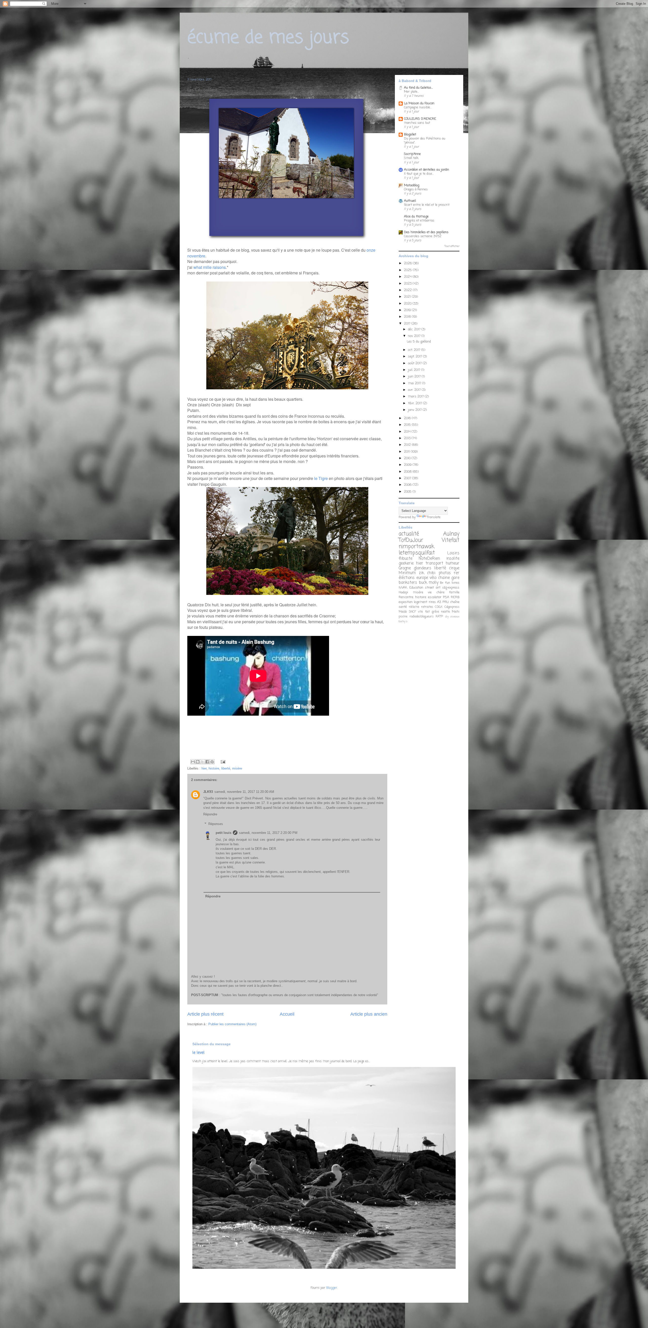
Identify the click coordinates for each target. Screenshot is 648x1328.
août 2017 (415, 363)
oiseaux (454, 617)
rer (456, 573)
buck (423, 583)
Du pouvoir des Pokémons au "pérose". (424, 140)
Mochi (455, 612)
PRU (445, 602)
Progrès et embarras (419, 220)
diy (447, 617)
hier (204, 768)
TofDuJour (411, 540)
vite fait (424, 612)
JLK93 (208, 792)
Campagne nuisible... (418, 107)
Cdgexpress (451, 607)
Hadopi (403, 592)
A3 (439, 602)
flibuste (405, 559)
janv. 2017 (415, 410)
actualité (409, 534)
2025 (408, 270)
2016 (408, 418)
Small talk (411, 158)
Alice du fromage (416, 216)
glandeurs (422, 568)
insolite (452, 559)
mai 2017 (415, 383)
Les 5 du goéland (419, 341)
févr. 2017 (415, 403)
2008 (408, 471)
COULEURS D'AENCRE (420, 118)
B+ (441, 582)
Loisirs (453, 553)
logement (420, 602)
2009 (408, 464)
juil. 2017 (414, 370)
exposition (406, 602)
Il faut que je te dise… (419, 173)
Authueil (410, 200)
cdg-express (450, 587)
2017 (407, 323)
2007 (408, 478)
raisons (219, 267)
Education (416, 587)
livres (455, 582)
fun (447, 582)
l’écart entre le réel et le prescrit (427, 205)
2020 (408, 303)
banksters (408, 583)
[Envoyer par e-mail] (192, 761)
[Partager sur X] (202, 761)
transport (434, 563)
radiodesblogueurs (422, 616)
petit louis (223, 833)
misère (237, 768)
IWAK (403, 587)
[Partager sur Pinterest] (212, 761)
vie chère (436, 592)
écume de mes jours (268, 38)
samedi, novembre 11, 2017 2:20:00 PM (268, 833)
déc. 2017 (414, 329)
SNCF (412, 612)
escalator (434, 597)
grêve (435, 612)
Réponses (215, 824)
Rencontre (406, 597)
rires (432, 602)
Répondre (210, 814)
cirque (454, 568)
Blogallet (410, 134)
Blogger (331, 1287)
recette (445, 612)
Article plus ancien (368, 1014)
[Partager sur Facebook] (207, 761)
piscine (403, 616)
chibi (431, 573)
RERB (455, 597)
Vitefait (450, 540)
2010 (408, 458)
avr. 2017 (415, 390)
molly (433, 583)
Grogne (405, 568)
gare (455, 578)
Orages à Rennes (416, 189)
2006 (408, 484)
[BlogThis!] (197, 761)
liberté (225, 768)
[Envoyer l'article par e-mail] (222, 761)
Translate (433, 517)
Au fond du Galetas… (418, 87)
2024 (408, 276)
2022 (408, 290)
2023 (408, 283)
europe (422, 578)
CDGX (438, 607)
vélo (433, 578)
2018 (408, 316)
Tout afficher (451, 246)
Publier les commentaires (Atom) (232, 1024)
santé (403, 607)
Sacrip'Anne (412, 154)
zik (421, 573)
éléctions (407, 578)
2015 (408, 424)
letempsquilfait (417, 553)
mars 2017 (416, 396)
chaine (444, 578)
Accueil (287, 1014)
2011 (407, 451)
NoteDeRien (429, 559)
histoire (214, 768)
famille (454, 592)
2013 (408, 438)
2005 (408, 491)
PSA (446, 597)
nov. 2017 (414, 336)
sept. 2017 (415, 356)
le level (198, 1053)
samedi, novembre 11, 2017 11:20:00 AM (244, 792)
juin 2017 (415, 376)
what (197, 267)
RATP (439, 616)
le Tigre (321, 478)
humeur (452, 563)
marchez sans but (417, 122)
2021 (408, 296)
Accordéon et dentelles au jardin (426, 169)
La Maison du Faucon (419, 103)
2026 (408, 263)
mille (207, 267)
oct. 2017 (414, 350)
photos (445, 573)
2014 (408, 431)
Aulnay (451, 534)
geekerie (406, 563)
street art (432, 587)
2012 (408, 444)
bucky (402, 621)
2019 (408, 310)
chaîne (454, 602)
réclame (414, 607)
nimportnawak (416, 547)
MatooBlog (411, 185)
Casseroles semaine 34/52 (422, 236)
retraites (427, 607)
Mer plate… (411, 91)
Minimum (407, 573)
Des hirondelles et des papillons (426, 232)
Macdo (403, 612)
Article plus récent (205, 1014)
